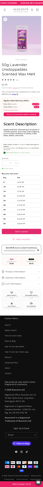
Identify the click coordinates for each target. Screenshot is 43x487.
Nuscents (11, 476)
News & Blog (10, 341)
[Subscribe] (35, 435)
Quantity (5, 158)
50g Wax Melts (23, 59)
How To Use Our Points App (17, 352)
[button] (4, 10)
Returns (8, 357)
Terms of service (22, 479)
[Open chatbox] (38, 482)
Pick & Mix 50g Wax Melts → (11, 110)
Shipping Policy (11, 362)
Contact (8, 373)
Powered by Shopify (22, 476)
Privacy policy (9, 479)
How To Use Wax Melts (14, 346)
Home (17, 59)
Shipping (15, 88)
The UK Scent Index (13, 336)
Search (8, 325)
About (7, 368)
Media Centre (10, 330)
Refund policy (36, 476)
